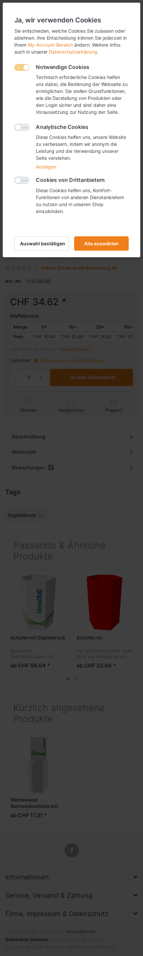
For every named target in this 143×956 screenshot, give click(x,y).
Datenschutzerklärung (73, 52)
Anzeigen (46, 166)
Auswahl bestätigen (42, 243)
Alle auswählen (101, 243)
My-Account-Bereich (50, 45)
